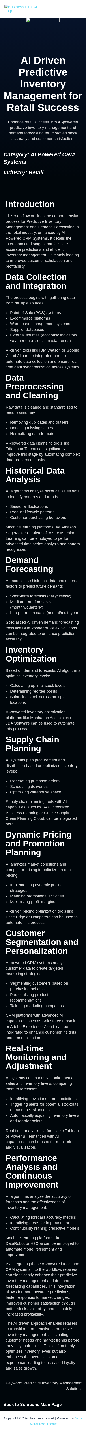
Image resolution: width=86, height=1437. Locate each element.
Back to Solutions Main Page (33, 1404)
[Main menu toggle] (76, 9)
